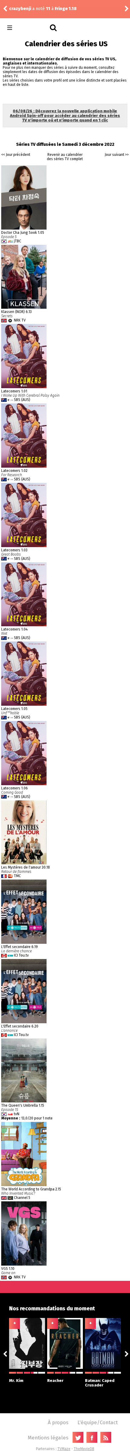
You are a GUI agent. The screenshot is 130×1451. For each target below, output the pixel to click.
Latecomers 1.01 (14, 391)
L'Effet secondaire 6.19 (19, 947)
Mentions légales (48, 1438)
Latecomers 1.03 (14, 550)
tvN (16, 1114)
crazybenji (20, 8)
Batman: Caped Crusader (100, 1382)
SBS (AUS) (22, 400)
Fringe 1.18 (65, 8)
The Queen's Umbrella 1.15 (22, 1105)
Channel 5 (22, 1198)
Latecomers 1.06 (14, 788)
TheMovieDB (84, 1449)
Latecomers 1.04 (14, 629)
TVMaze (63, 1449)
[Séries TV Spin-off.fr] (33, 28)
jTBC (17, 241)
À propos (58, 1422)
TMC (17, 876)
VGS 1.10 (8, 1269)
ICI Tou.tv (21, 955)
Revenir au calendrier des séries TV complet (65, 157)
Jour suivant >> (117, 155)
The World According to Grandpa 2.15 (31, 1189)
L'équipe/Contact (97, 1422)
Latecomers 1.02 (14, 471)
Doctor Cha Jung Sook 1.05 (22, 232)
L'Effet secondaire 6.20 (19, 1026)
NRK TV (20, 320)
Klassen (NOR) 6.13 (16, 312)
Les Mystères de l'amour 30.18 (25, 867)
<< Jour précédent (15, 155)
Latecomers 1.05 (14, 709)
